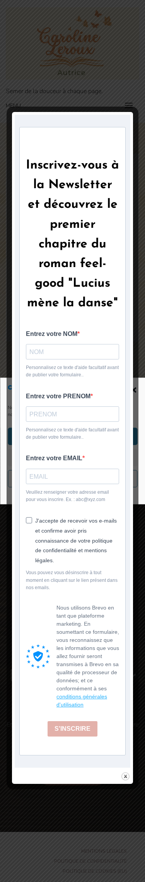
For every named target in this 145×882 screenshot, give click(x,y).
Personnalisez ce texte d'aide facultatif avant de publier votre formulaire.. (72, 371)
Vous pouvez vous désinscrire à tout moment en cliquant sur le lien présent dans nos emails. (72, 580)
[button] (133, 390)
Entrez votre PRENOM (58, 396)
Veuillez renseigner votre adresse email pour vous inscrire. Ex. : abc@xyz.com (67, 495)
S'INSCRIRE (72, 728)
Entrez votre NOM (51, 334)
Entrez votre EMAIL (54, 458)
